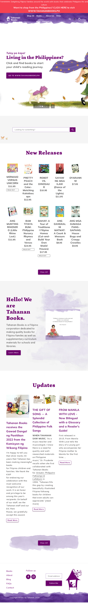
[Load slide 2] (42, 106)
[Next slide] (46, 106)
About (9, 575)
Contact (10, 587)
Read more (12, 520)
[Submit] (73, 129)
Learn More (13, 353)
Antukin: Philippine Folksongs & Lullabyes (44, 475)
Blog (8, 579)
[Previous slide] (35, 106)
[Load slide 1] (40, 106)
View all (44, 272)
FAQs (8, 583)
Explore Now (14, 89)
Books (9, 571)
